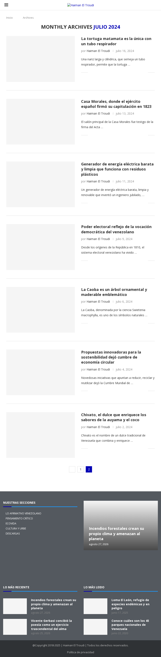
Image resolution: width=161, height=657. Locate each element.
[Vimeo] (121, 573)
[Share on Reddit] (118, 72)
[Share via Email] (145, 72)
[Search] (154, 5)
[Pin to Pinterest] (105, 72)
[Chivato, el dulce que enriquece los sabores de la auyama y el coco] (40, 435)
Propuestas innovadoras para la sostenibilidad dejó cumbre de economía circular (111, 357)
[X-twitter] (94, 561)
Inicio (9, 17)
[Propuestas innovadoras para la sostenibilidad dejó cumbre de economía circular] (40, 372)
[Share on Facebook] (96, 72)
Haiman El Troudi (98, 51)
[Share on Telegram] (127, 72)
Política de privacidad (80, 652)
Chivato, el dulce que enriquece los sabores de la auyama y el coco (113, 417)
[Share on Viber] (140, 72)
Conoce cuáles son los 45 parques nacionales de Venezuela (130, 625)
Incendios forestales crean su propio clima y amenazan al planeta (116, 533)
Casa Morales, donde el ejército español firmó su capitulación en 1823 (116, 104)
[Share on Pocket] (131, 72)
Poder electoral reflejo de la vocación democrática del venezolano (116, 229)
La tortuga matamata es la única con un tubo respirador (116, 41)
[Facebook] (121, 561)
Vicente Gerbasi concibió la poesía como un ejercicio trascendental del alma (51, 625)
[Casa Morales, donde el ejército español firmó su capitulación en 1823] (40, 122)
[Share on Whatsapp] (123, 72)
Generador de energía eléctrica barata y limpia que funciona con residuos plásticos (117, 169)
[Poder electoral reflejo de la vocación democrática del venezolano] (40, 247)
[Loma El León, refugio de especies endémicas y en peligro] (95, 606)
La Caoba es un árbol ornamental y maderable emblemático (114, 292)
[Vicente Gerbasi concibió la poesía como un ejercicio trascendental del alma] (15, 627)
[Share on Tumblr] (114, 72)
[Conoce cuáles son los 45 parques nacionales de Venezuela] (95, 627)
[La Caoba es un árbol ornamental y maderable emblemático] (40, 310)
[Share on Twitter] (101, 72)
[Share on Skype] (136, 72)
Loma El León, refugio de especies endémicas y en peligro (130, 604)
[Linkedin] (134, 561)
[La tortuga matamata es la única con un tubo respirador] (40, 59)
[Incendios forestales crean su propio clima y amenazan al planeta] (121, 525)
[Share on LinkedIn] (109, 72)
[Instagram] (107, 561)
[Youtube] (147, 561)
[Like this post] (91, 72)
